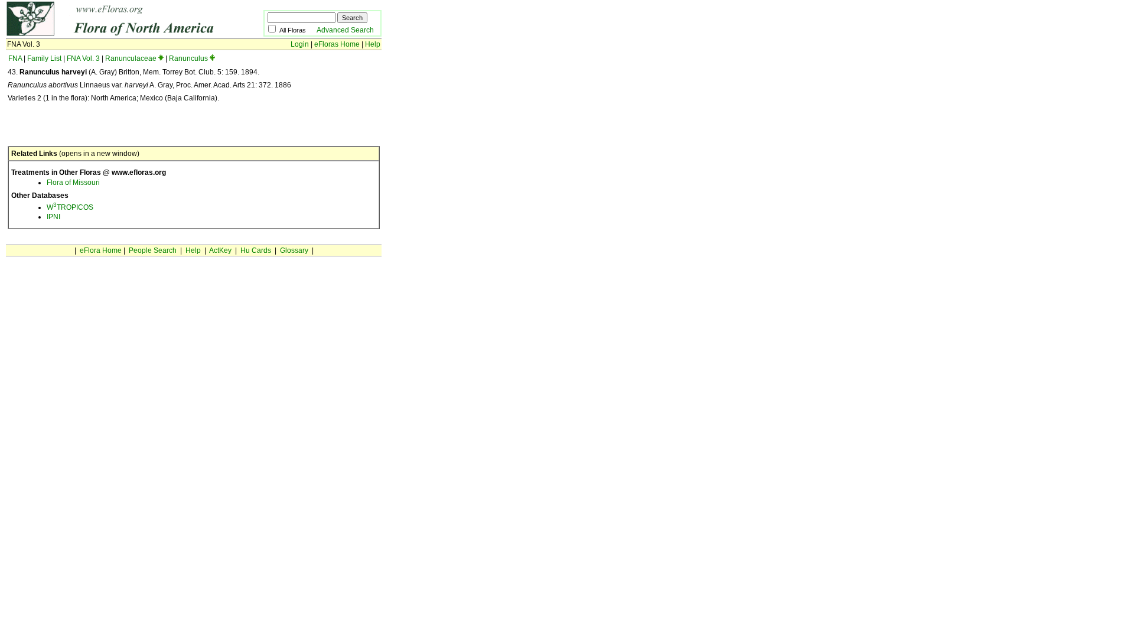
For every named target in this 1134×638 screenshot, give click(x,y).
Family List (44, 58)
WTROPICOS (70, 207)
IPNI (53, 217)
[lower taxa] (161, 58)
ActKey (220, 250)
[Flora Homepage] (116, 34)
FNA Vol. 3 (83, 58)
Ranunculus (188, 58)
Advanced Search (345, 30)
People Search (153, 250)
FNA (15, 58)
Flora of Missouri (73, 182)
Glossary (294, 250)
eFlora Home (101, 250)
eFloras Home (337, 44)
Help (372, 44)
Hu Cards (255, 250)
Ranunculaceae (131, 58)
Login (300, 44)
